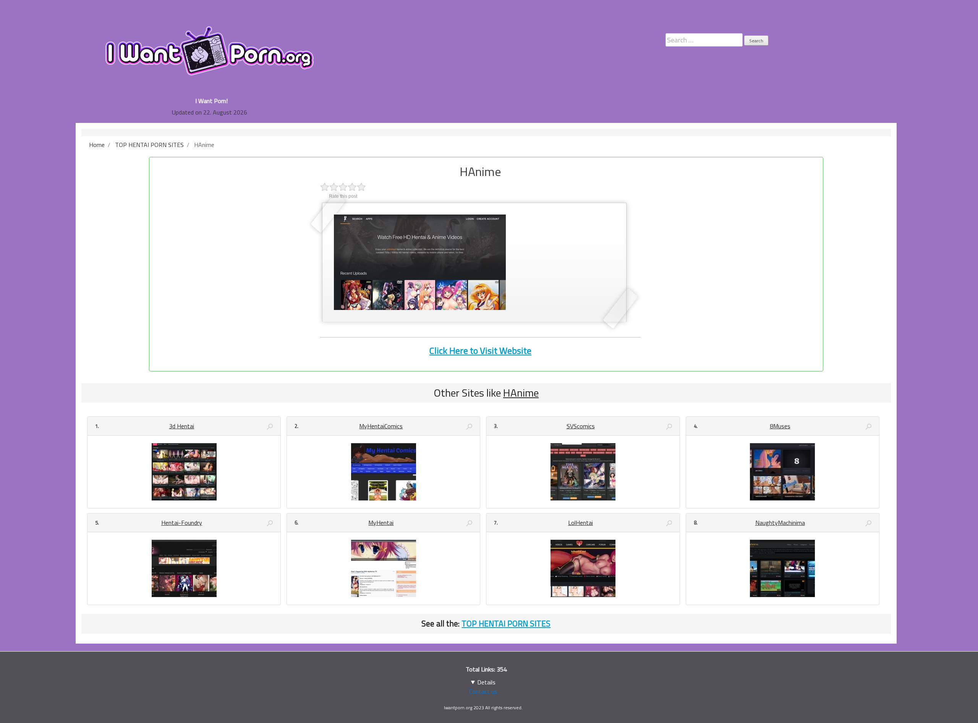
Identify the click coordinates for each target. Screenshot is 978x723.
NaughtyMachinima (780, 522)
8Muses (780, 426)
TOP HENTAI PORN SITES (506, 623)
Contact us (483, 691)
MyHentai (380, 522)
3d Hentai (181, 426)
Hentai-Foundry (181, 522)
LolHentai (580, 522)
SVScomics (581, 426)
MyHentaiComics (381, 426)
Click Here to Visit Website (480, 350)
